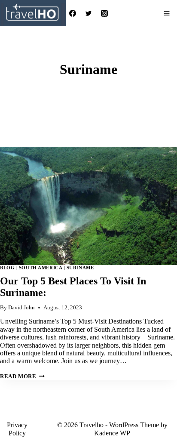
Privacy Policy (17, 428)
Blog (7, 267)
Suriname (80, 267)
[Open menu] (166, 13)
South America (40, 267)
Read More (22, 376)
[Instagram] (104, 13)
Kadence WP (112, 433)
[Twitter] (88, 13)
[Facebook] (72, 13)
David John (21, 308)
